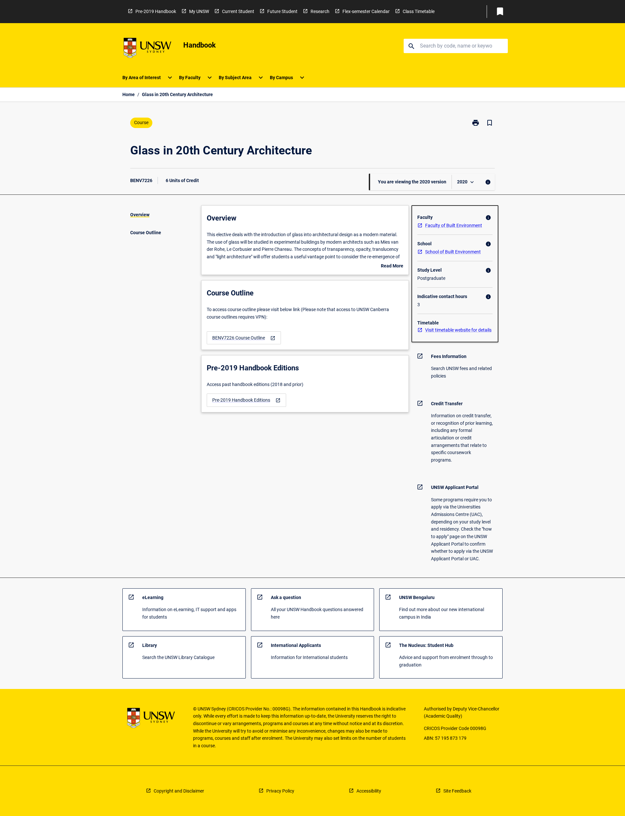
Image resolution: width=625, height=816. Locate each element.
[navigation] (244, 338)
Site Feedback (457, 791)
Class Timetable (419, 11)
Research (320, 11)
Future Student (282, 11)
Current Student (238, 11)
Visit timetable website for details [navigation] (458, 330)
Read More (392, 266)
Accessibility (368, 791)
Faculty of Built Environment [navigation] (453, 225)
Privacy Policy (280, 791)
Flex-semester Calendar (366, 11)
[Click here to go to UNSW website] (147, 49)
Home (128, 94)
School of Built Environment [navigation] (453, 251)
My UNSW (199, 11)
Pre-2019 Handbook (155, 11)
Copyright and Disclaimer (179, 791)
